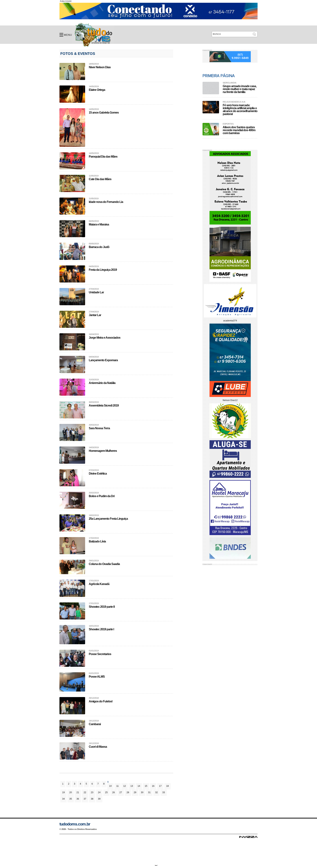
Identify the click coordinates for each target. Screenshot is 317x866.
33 (163, 792)
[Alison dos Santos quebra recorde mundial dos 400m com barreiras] (211, 129)
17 (160, 786)
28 (128, 792)
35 (70, 799)
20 (70, 792)
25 (106, 792)
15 (146, 786)
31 (149, 792)
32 (156, 792)
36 (77, 799)
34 (63, 799)
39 (99, 799)
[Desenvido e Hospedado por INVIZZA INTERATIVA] (248, 838)
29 (135, 792)
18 (167, 786)
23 (92, 792)
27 (120, 792)
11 (117, 786)
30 (142, 792)
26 (113, 792)
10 (110, 786)
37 (85, 799)
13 (131, 786)
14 (139, 786)
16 (153, 786)
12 (124, 786)
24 (99, 792)
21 (77, 792)
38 (92, 799)
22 (85, 792)
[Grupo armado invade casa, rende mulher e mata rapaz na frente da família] (211, 88)
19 (63, 792)
